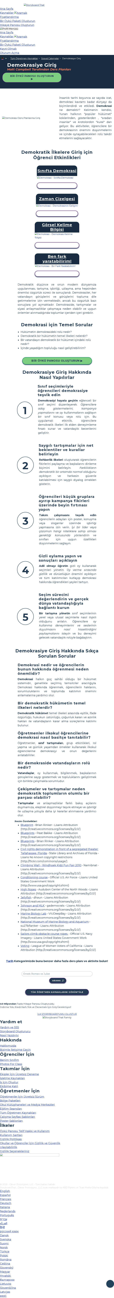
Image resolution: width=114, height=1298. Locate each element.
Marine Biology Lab (33, 913)
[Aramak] (20, 12)
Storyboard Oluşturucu (15, 1031)
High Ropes (28, 889)
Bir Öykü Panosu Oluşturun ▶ (32, 77)
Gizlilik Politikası (11, 1139)
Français (5, 1199)
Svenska (5, 1239)
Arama (56, 980)
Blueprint (27, 825)
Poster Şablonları (11, 1120)
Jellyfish (26, 897)
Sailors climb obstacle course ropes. (44, 933)
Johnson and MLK (33, 905)
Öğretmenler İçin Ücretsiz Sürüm (22, 1096)
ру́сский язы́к (9, 1231)
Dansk (4, 1235)
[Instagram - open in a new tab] (2, 1171)
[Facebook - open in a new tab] (2, 1166)
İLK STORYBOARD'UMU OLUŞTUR (57, 1014)
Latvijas (5, 1292)
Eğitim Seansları (11, 1108)
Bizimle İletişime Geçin (15, 1049)
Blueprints (27, 833)
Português (7, 1215)
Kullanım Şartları (11, 1135)
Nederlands (7, 1211)
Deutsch (5, 1203)
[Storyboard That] (34, 5)
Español (5, 1195)
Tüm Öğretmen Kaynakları (24, 58)
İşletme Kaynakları (12, 1078)
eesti (3, 1296)
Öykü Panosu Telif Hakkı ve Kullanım (25, 1131)
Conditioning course (34, 877)
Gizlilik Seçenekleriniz (14, 1151)
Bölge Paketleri (10, 1100)
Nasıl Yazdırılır (9, 1035)
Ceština (5, 1263)
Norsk (4, 1247)
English (5, 1191)
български (7, 1279)
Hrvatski (5, 1275)
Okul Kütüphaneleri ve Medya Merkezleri (27, 1104)
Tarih (9, 961)
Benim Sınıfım (9, 1060)
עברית (3, 1219)
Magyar (5, 1271)
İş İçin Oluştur (9, 1082)
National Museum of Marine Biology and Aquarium (55, 921)
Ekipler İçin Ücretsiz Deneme (19, 1074)
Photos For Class (11, 1064)
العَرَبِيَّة (3, 1223)
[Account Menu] (9, 29)
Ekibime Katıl (9, 1086)
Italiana (5, 1207)
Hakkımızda (8, 1045)
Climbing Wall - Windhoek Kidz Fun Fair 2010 (51, 865)
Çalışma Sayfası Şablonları (17, 1116)
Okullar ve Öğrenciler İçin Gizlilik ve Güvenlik (30, 1143)
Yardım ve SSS (9, 1027)
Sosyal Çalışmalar (50, 58)
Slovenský (6, 1267)
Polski (4, 1255)
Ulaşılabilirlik (8, 1147)
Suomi (4, 1243)
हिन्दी (2, 1227)
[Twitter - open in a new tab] (2, 1176)
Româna (5, 1259)
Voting (25, 946)
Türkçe (4, 1251)
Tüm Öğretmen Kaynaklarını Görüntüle (57, 992)
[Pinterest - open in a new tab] (2, 1180)
